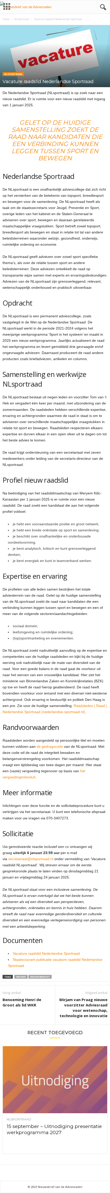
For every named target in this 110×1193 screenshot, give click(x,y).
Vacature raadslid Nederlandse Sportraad (46, 953)
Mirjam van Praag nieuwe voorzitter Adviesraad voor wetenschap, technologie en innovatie (83, 1007)
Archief (21, 976)
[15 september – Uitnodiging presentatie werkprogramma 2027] (55, 1079)
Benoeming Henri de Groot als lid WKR (22, 1002)
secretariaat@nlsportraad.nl (31, 859)
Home (6, 19)
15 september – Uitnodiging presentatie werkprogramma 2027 (54, 1129)
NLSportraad (21, 19)
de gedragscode (50, 746)
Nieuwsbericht (40, 976)
